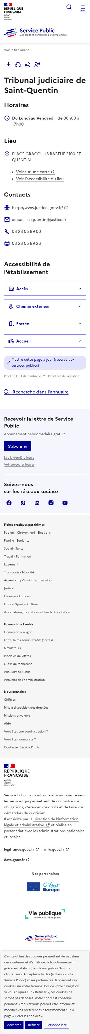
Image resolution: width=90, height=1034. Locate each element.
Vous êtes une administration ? (26, 731)
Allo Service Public (17, 672)
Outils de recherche (18, 664)
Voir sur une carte (33, 172)
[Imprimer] (18, 64)
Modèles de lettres (17, 656)
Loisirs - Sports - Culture (21, 604)
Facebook (9, 503)
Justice (9, 588)
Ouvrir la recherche (69, 7)
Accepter (14, 1025)
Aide (7, 723)
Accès (22, 289)
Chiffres (10, 699)
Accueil (23, 341)
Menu (83, 11)
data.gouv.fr (14, 859)
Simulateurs (12, 648)
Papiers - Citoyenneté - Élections (27, 532)
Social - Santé (14, 548)
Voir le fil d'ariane (16, 50)
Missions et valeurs (17, 715)
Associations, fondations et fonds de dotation (37, 612)
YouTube (65, 503)
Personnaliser (56, 1025)
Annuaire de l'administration (24, 680)
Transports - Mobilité (19, 572)
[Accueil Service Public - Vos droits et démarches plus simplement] (36, 38)
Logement (11, 564)
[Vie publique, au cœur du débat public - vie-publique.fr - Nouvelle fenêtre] (45, 915)
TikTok (23, 503)
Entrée (22, 324)
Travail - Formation (17, 556)
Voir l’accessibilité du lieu (40, 179)
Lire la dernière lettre (19, 457)
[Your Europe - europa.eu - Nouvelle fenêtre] (45, 887)
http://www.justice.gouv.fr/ (37, 208)
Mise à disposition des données (26, 707)
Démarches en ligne (18, 632)
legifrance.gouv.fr (19, 849)
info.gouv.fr (54, 849)
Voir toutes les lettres (19, 464)
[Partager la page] (27, 64)
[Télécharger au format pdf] (8, 64)
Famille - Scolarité (17, 540)
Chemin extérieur (33, 306)
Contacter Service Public (22, 747)
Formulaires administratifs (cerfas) (28, 640)
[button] (37, 64)
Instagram (51, 503)
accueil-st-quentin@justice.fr (39, 219)
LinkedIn (37, 503)
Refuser (34, 1025)
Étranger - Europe (17, 596)
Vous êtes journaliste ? (20, 739)
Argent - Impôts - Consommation (28, 580)
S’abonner (17, 446)
